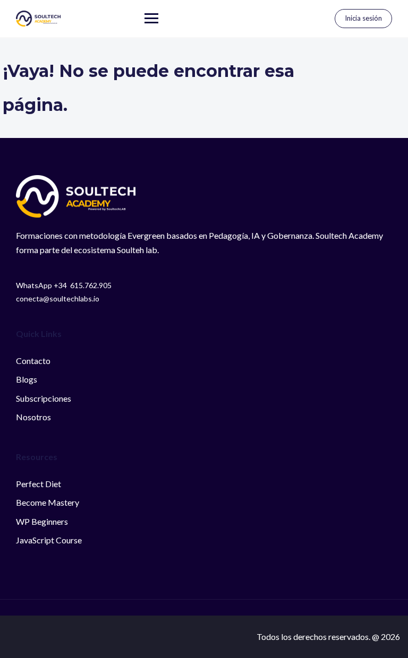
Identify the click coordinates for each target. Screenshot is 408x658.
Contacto (33, 361)
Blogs (26, 379)
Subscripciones (43, 398)
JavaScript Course (49, 540)
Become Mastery (47, 502)
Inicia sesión (363, 18)
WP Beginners (42, 521)
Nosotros (33, 417)
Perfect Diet (38, 484)
